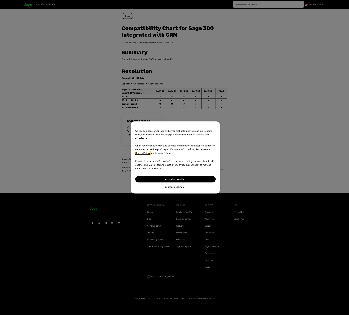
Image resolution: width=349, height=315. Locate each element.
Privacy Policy (162, 152)
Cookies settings (174, 187)
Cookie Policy (142, 152)
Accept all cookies (175, 179)
